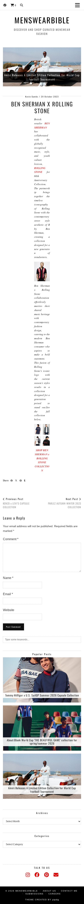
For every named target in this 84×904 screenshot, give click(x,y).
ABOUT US (49, 891)
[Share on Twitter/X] (16, 480)
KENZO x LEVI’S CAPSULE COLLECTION (16, 503)
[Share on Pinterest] (21, 480)
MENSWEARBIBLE (42, 20)
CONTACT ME (69, 891)
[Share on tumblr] (25, 480)
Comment (10, 539)
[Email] (56, 874)
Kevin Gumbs (31, 96)
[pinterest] (46, 874)
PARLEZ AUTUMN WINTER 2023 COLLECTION (64, 503)
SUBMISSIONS (34, 894)
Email (8, 594)
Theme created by (42, 900)
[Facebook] (5, 5)
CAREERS (54, 894)
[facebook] (37, 874)
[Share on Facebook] (12, 480)
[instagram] (28, 874)
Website (8, 610)
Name (8, 578)
